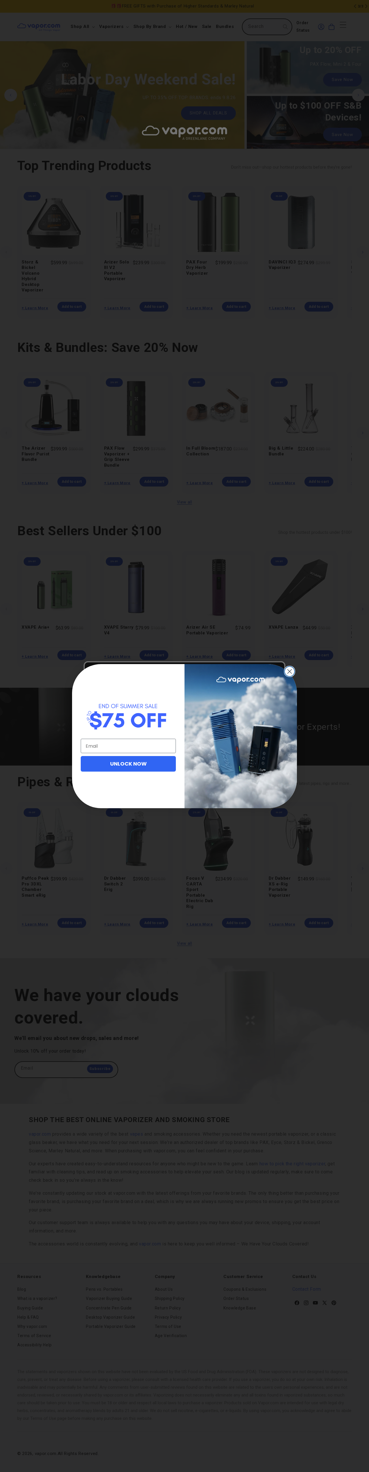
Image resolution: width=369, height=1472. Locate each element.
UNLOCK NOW (128, 763)
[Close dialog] (290, 671)
